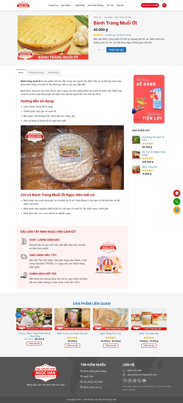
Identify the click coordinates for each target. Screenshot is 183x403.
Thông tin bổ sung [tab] (35, 73)
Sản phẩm (108, 17)
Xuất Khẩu (80, 5)
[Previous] (13, 323)
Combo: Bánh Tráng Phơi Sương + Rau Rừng (34, 334)
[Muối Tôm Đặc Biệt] (149, 319)
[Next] (169, 323)
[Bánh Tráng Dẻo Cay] (110, 319)
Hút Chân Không (95, 5)
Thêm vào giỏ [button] (34, 343)
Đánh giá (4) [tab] (53, 73)
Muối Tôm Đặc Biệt (148, 333)
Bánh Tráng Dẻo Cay (110, 333)
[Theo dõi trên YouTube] (144, 380)
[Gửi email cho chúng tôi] (134, 380)
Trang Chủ (53, 5)
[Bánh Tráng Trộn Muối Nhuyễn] (72, 319)
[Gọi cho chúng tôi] (139, 380)
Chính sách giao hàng (132, 386)
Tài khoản (161, 386)
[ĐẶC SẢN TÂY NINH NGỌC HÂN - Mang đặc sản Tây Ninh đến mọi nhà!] (30, 5)
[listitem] (176, 193)
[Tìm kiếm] (164, 5)
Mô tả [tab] (21, 73)
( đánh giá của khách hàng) (118, 35)
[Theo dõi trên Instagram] (130, 380)
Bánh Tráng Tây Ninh (123, 17)
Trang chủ (98, 17)
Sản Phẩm (65, 5)
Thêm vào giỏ (116, 50)
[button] (150, 5)
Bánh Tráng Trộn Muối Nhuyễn (72, 333)
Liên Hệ (119, 5)
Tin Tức (110, 5)
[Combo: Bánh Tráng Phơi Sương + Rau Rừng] (34, 319)
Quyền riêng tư (149, 386)
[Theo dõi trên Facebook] (125, 380)
